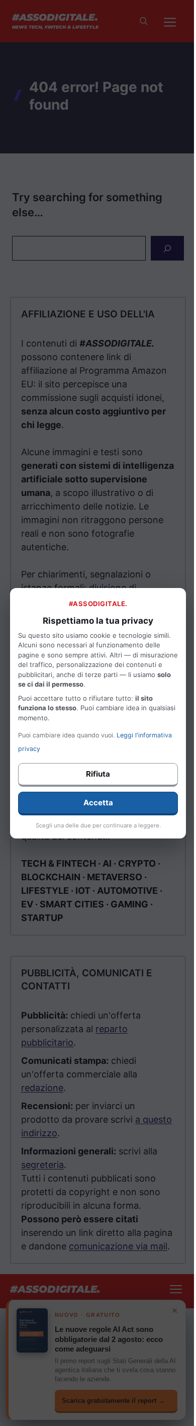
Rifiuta (98, 774)
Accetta (98, 802)
